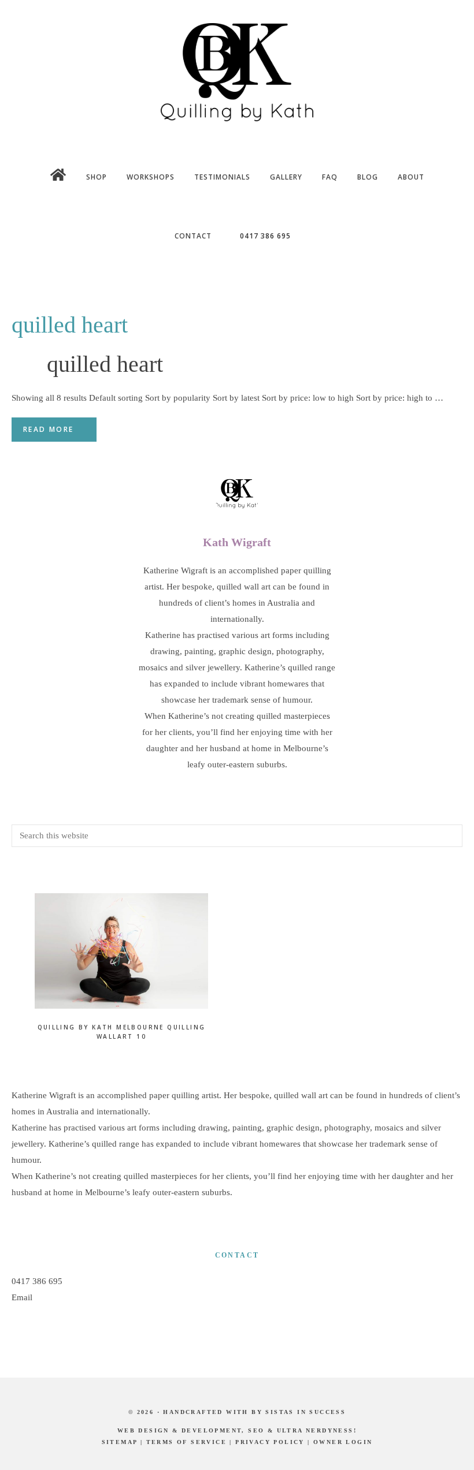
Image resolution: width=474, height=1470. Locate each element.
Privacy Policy (270, 1442)
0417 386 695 (37, 1281)
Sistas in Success (305, 1412)
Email (22, 1297)
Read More (48, 429)
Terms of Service (186, 1442)
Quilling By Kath (237, 72)
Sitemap (120, 1442)
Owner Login (342, 1442)
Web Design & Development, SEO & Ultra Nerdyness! (237, 1430)
